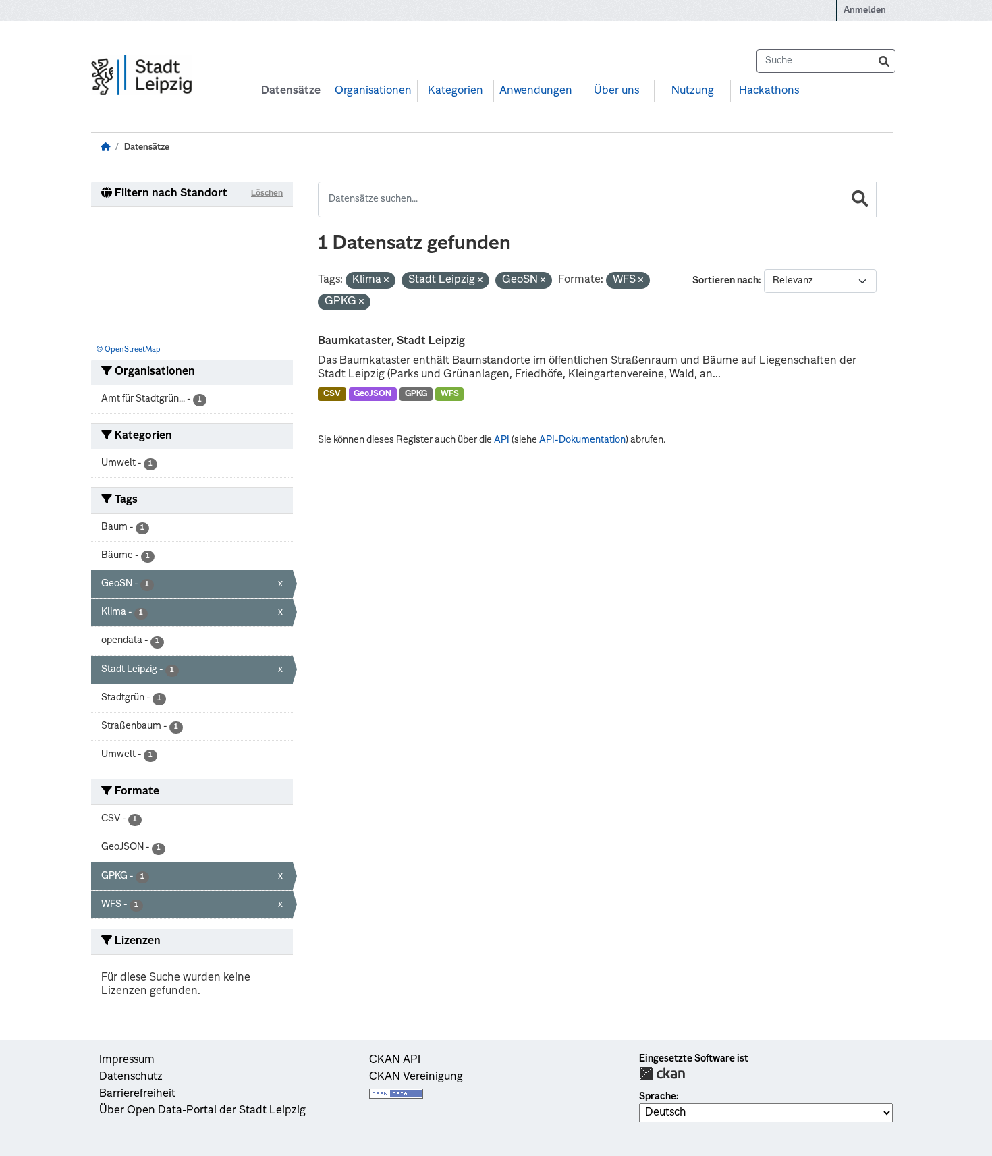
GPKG (416, 394)
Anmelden (865, 10)
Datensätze (291, 91)
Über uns (616, 91)
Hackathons (769, 91)
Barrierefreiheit (137, 1094)
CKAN (662, 1073)
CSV (332, 394)
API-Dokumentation (582, 440)
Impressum (127, 1060)
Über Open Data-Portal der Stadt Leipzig (202, 1110)
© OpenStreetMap (129, 350)
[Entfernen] (386, 281)
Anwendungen (535, 91)
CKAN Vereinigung (416, 1077)
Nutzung (692, 91)
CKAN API (394, 1060)
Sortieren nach (725, 280)
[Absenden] (884, 61)
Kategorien (455, 91)
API (501, 440)
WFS (450, 394)
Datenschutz (131, 1077)
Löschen (267, 194)
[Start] (105, 147)
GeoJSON (372, 394)
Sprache (657, 1096)
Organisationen (373, 91)
